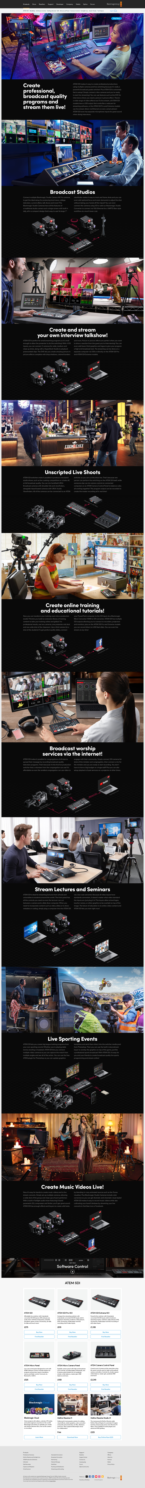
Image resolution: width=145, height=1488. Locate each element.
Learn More (39, 1437)
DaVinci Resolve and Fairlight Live (31, 1457)
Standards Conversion (57, 1455)
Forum (92, 4)
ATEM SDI (26, 11)
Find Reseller (39, 1337)
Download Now (72, 1437)
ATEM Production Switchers (30, 1459)
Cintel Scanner (27, 1469)
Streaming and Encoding (57, 1469)
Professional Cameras (28, 1455)
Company (69, 4)
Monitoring (54, 1459)
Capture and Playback (28, 1466)
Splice (85, 4)
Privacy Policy (111, 1464)
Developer (59, 4)
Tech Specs (100, 11)
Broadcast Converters (56, 1457)
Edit (58, 11)
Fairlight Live (84, 11)
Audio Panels (92, 11)
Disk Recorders (27, 1464)
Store (34, 4)
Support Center (83, 1457)
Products (26, 4)
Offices (109, 1455)
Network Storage (55, 1462)
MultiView (53, 1464)
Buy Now (116, 18)
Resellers (42, 4)
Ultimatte (25, 1462)
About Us (110, 1457)
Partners (110, 1459)
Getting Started (51, 11)
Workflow (32, 11)
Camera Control (75, 11)
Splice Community (84, 1466)
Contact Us (82, 1459)
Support (50, 4)
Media (78, 4)
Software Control (41, 11)
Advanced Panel (64, 11)
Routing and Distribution (57, 1466)
